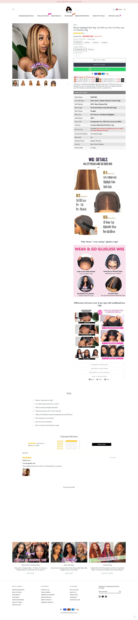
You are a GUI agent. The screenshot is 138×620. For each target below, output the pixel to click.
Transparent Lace (80, 49)
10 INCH (78, 42)
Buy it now (99, 64)
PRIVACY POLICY (46, 599)
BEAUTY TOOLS (99, 16)
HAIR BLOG (73, 597)
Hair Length (83, 39)
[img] (26, 457)
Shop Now (30, 573)
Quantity (78, 53)
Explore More (107, 573)
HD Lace (91, 49)
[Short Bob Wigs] (69, 552)
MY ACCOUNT (74, 589)
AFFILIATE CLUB (75, 599)
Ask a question (99, 376)
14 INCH (95, 42)
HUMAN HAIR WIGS (26, 16)
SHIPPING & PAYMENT (48, 594)
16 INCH (104, 42)
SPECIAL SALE (114, 16)
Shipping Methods (99, 368)
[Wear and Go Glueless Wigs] (30, 552)
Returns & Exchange (99, 372)
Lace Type (78, 46)
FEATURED (69, 16)
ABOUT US (73, 592)
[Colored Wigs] (107, 552)
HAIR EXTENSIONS (82, 16)
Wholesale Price (101, 69)
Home (75, 25)
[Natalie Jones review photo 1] (26, 472)
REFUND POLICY (46, 597)
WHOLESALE (74, 594)
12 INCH (87, 42)
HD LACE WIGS (43, 16)
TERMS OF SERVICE (47, 602)
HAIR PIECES (56, 16)
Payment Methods (99, 364)
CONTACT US (45, 589)
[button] (78, 33)
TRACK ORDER (45, 592)
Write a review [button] (102, 444)
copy (97, 79)
